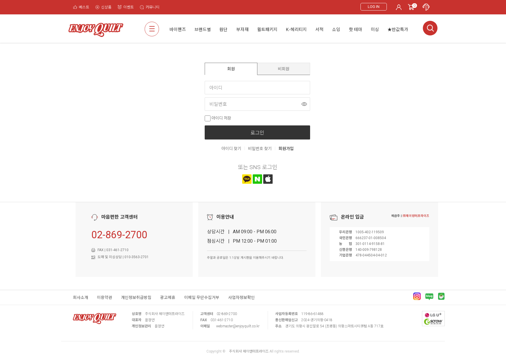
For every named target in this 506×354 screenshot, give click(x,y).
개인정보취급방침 (136, 297)
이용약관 (104, 297)
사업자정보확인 (241, 297)
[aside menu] (152, 29)
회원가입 (286, 148)
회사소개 (80, 297)
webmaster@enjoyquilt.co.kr (237, 326)
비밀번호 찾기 (260, 148)
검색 (430, 28)
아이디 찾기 (231, 148)
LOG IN (374, 6)
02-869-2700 (119, 235)
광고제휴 (167, 297)
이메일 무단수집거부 (201, 297)
